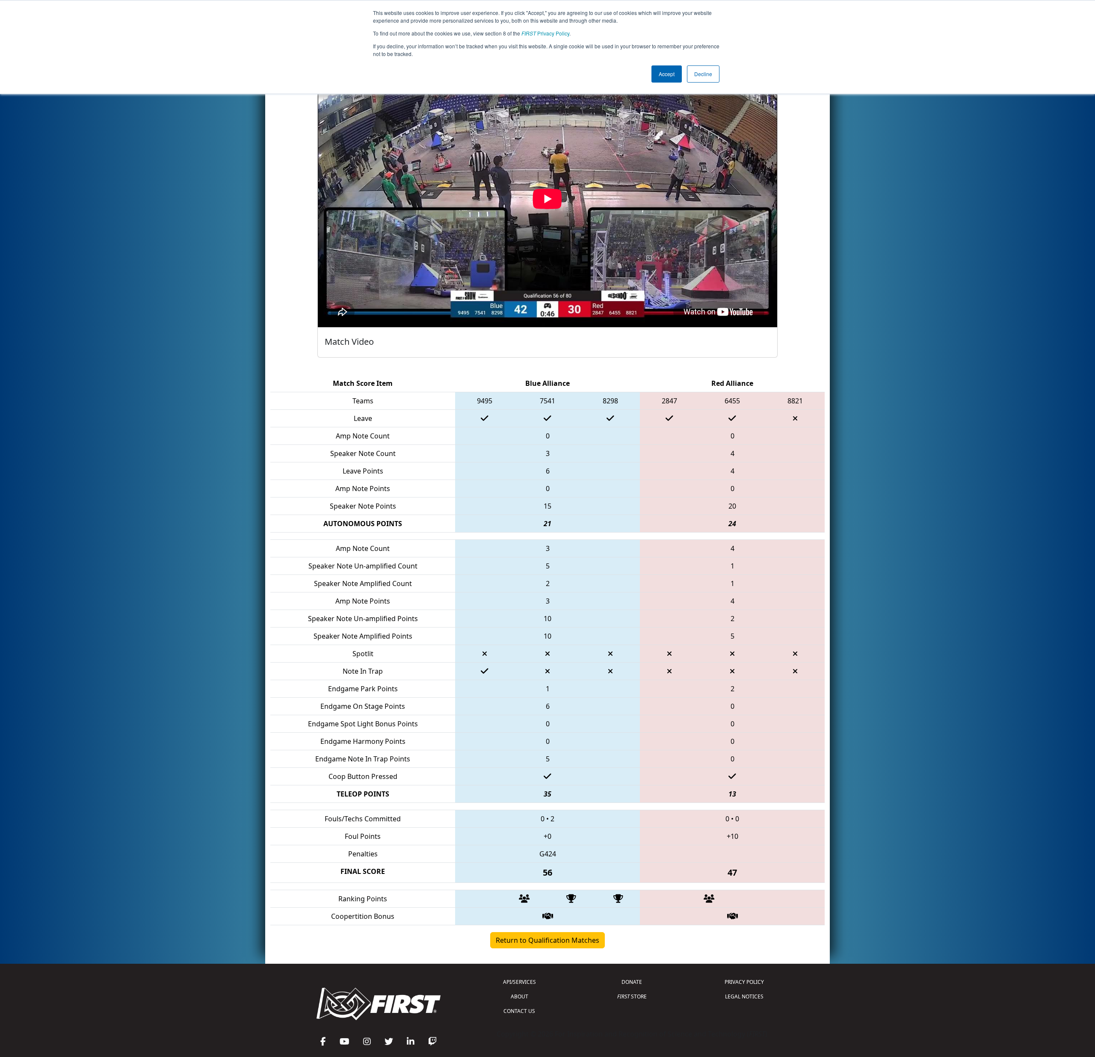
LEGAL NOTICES (744, 996)
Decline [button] (703, 73)
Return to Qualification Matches (547, 940)
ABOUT (519, 996)
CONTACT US (519, 1011)
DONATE (631, 982)
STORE (632, 996)
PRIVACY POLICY (744, 982)
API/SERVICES (519, 982)
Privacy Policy (545, 33)
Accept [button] (667, 73)
